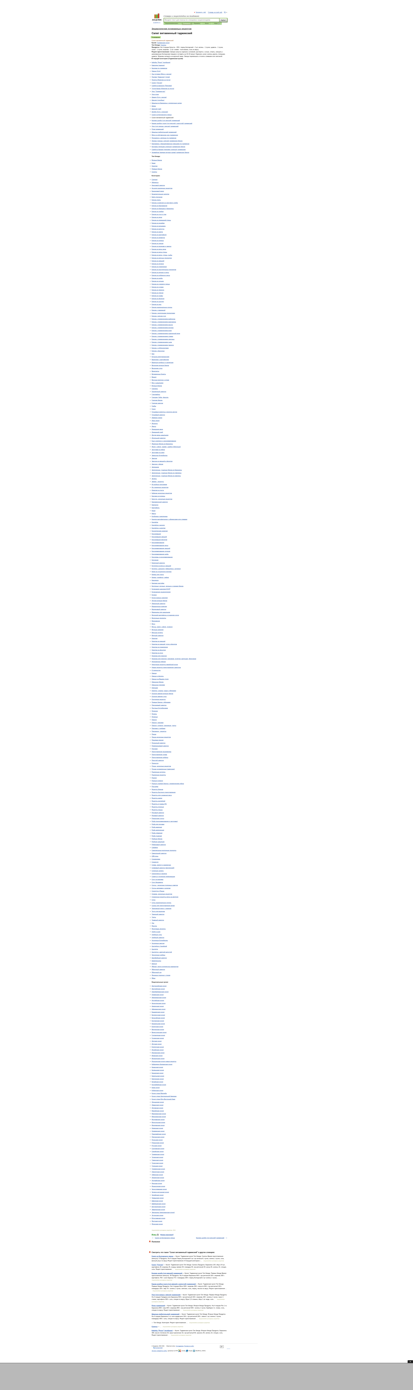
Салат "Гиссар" (157, 1265)
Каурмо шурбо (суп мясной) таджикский (210, 1238)
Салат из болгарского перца (165, 1238)
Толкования (186, 23)
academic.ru (156, 22)
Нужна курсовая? (167, 1235)
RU (225, 12)
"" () (161, 62)
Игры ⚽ (217, 23)
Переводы (197, 23)
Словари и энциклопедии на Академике (181, 16)
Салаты (154, 1326)
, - (170, 144)
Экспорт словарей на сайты (159, 1350)
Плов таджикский (158, 1305)
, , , (166, 569)
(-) (165, 126)
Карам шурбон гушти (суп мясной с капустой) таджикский (174, 1284)
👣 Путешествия (158, 1347)
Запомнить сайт (201, 12)
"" (157, 83)
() (158, 65)
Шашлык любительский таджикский (165, 1314)
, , (162, 255)
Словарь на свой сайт (215, 12)
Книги (207, 23)
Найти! (223, 20)
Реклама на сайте (189, 1346)
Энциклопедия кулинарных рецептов (172, 23)
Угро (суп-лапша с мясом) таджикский (166, 1295)
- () (161, 74)
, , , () (166, 447)
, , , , (174, 659)
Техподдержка (179, 1346)
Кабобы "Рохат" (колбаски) (162, 1330)
